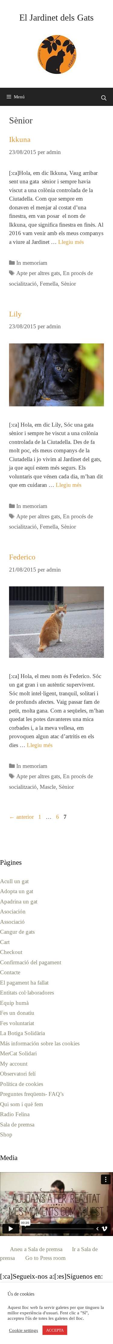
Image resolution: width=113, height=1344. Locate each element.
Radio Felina (15, 1114)
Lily (15, 314)
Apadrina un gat (18, 901)
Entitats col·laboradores (27, 992)
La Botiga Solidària (22, 1033)
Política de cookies (21, 1084)
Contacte (10, 972)
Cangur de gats (17, 932)
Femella (49, 283)
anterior (21, 817)
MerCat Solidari (18, 1053)
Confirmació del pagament (30, 962)
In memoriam (31, 263)
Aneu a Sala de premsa (36, 1249)
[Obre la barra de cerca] (103, 98)
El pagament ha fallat (24, 982)
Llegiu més (71, 242)
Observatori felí (18, 1073)
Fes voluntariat (17, 1023)
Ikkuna (19, 139)
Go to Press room (45, 1258)
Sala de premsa (17, 1124)
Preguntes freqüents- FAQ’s (32, 1094)
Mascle (48, 787)
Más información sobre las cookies (40, 1043)
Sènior (68, 283)
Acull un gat (14, 881)
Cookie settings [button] (23, 1330)
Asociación (13, 911)
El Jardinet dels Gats (56, 17)
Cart (5, 942)
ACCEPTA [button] (55, 1330)
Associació (12, 922)
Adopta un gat (16, 891)
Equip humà (14, 1003)
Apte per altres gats (38, 273)
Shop (6, 1134)
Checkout (11, 952)
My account (13, 1063)
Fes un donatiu (17, 1013)
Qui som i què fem (21, 1104)
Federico (22, 557)
